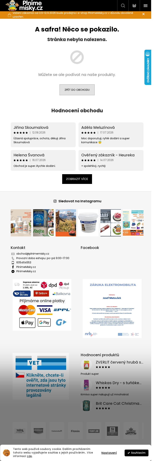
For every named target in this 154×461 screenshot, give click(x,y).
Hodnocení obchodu (77, 110)
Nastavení (109, 453)
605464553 (23, 262)
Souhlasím (138, 453)
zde (29, 456)
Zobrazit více (77, 179)
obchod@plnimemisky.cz (32, 254)
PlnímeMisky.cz (26, 267)
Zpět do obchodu (77, 90)
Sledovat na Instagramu (79, 201)
